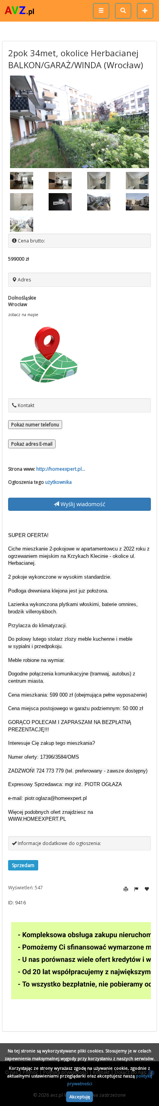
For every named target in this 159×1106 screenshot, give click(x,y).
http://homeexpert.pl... (60, 469)
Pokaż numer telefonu (35, 424)
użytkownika (58, 482)
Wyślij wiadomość (82, 504)
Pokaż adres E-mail (31, 444)
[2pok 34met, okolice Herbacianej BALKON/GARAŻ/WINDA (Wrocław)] (79, 122)
